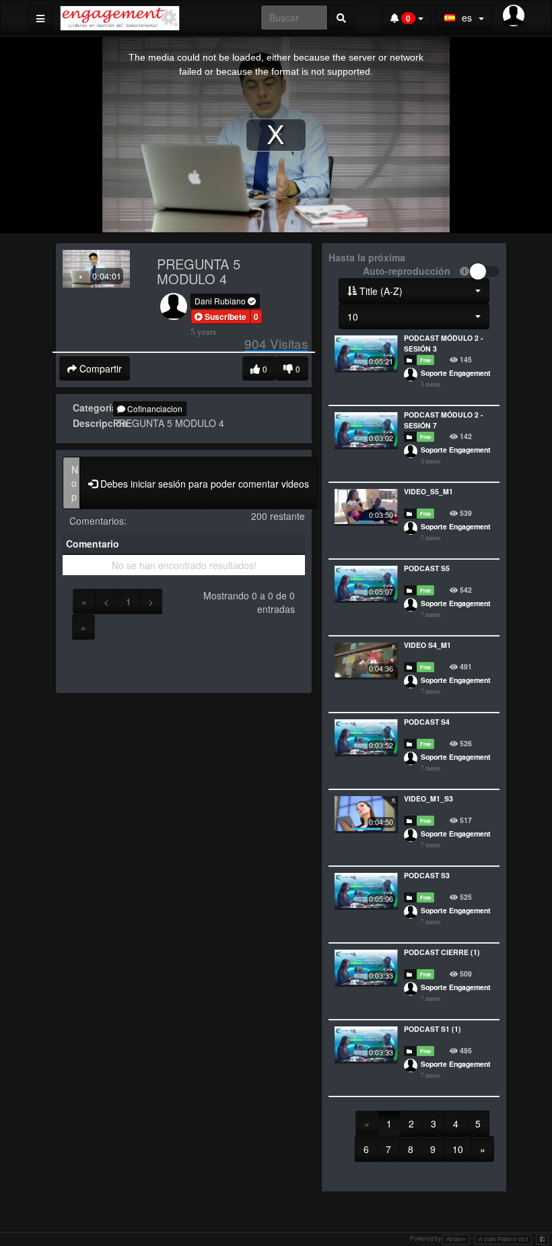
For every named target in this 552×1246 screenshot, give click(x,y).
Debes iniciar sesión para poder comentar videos (203, 483)
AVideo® (456, 1239)
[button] (220, 316)
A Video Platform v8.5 (503, 1239)
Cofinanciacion (153, 408)
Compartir (99, 368)
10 (457, 1149)
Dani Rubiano (221, 300)
